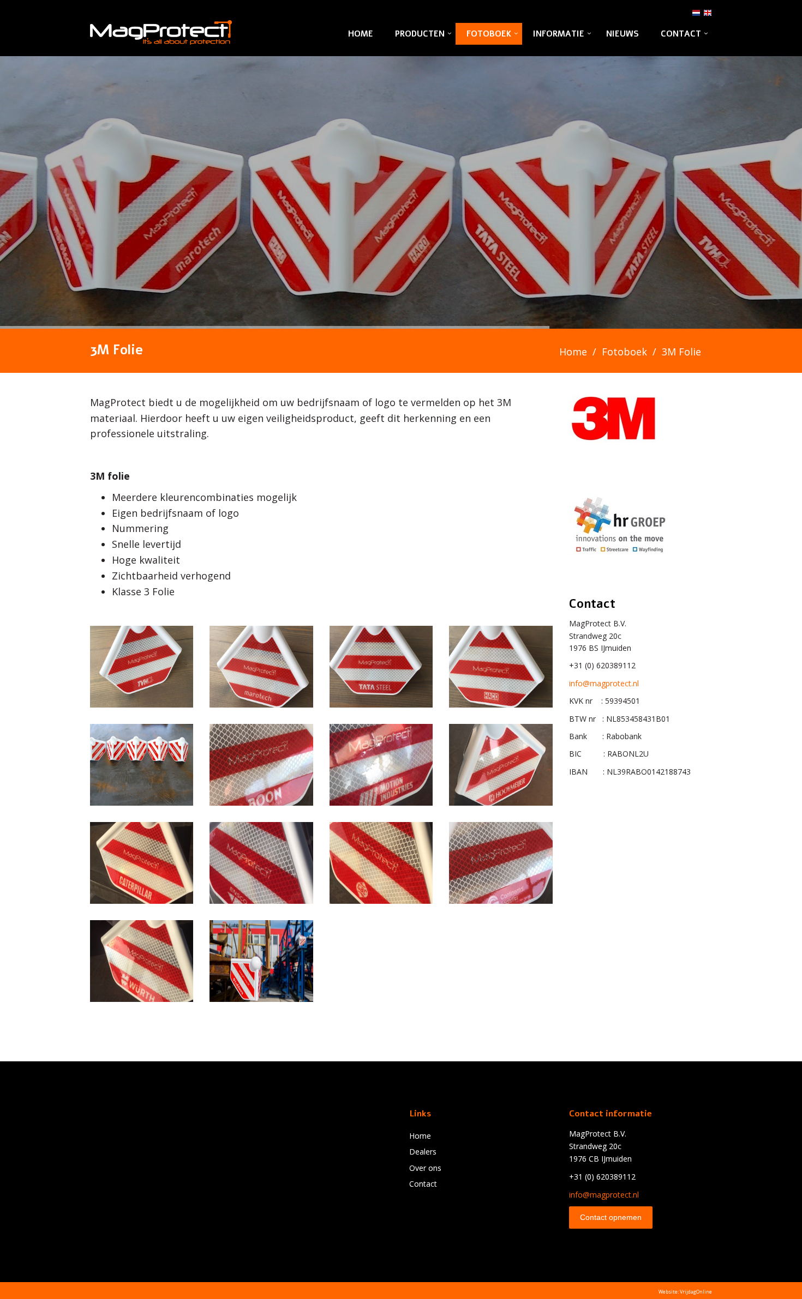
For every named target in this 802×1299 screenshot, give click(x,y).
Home (360, 33)
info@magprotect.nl (604, 683)
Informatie (558, 33)
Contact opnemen (611, 1217)
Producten (420, 33)
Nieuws (622, 33)
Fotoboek (488, 33)
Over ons (425, 1168)
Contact (681, 33)
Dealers (422, 1151)
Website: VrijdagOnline (685, 1291)
